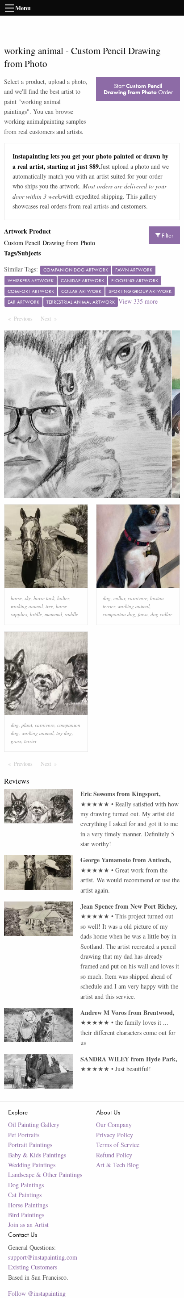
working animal (27, 606)
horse (16, 598)
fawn (143, 614)
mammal (53, 614)
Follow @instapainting (37, 1293)
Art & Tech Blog (117, 1164)
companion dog (119, 614)
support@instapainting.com (42, 1257)
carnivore (137, 598)
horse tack (43, 598)
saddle (71, 614)
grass (16, 741)
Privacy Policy (114, 1135)
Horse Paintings (28, 1205)
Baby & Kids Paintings (37, 1155)
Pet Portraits (23, 1135)
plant (26, 725)
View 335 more (138, 301)
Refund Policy (114, 1155)
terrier (30, 741)
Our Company (114, 1124)
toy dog (64, 733)
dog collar (161, 614)
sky (28, 598)
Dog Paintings (26, 1185)
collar (119, 598)
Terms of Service (117, 1144)
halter (63, 598)
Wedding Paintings (31, 1164)
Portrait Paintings (30, 1144)
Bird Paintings (26, 1214)
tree (49, 606)
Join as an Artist (28, 1224)
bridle (36, 614)
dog (107, 598)
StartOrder (138, 89)
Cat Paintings (25, 1194)
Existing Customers (32, 1267)
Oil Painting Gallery (33, 1124)
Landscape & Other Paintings (45, 1174)
